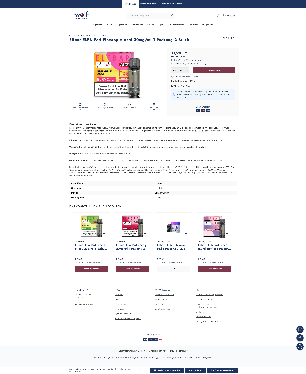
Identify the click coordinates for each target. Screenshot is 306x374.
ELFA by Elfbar (230, 38)
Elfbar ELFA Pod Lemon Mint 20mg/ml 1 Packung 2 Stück (91, 247)
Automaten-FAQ (204, 299)
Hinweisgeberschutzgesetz (128, 318)
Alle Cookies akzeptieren (222, 370)
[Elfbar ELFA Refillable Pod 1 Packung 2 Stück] (173, 226)
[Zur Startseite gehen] (81, 15)
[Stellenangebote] (300, 337)
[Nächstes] (236, 243)
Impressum (120, 309)
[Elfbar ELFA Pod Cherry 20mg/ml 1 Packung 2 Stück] (132, 226)
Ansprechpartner (157, 351)
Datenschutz (121, 304)
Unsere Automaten (164, 295)
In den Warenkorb (214, 70)
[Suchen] (172, 16)
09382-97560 (81, 298)
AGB (117, 299)
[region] (117, 73)
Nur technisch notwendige (167, 370)
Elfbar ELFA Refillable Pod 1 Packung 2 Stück (171, 247)
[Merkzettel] (212, 15)
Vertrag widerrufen (84, 304)
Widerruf (200, 312)
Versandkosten (144, 357)
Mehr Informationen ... (78, 372)
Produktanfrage (203, 317)
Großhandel (161, 299)
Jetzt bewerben (163, 309)
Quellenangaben (123, 314)
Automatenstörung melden (209, 295)
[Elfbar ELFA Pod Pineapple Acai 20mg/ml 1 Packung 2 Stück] (117, 73)
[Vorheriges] (70, 243)
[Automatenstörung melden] (300, 329)
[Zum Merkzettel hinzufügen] (104, 234)
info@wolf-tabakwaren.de (87, 294)
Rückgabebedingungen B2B (210, 321)
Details (173, 269)
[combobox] (148, 16)
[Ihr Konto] (218, 15)
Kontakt (119, 295)
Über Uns (159, 304)
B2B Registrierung (179, 351)
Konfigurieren (195, 370)
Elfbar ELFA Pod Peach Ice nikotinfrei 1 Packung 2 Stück (214, 247)
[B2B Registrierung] (300, 346)
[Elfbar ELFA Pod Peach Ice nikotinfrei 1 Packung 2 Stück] (214, 226)
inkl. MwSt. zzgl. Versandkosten (186, 60)
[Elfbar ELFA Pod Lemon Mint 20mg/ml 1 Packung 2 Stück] (91, 226)
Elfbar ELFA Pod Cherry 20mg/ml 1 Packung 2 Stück (131, 247)
